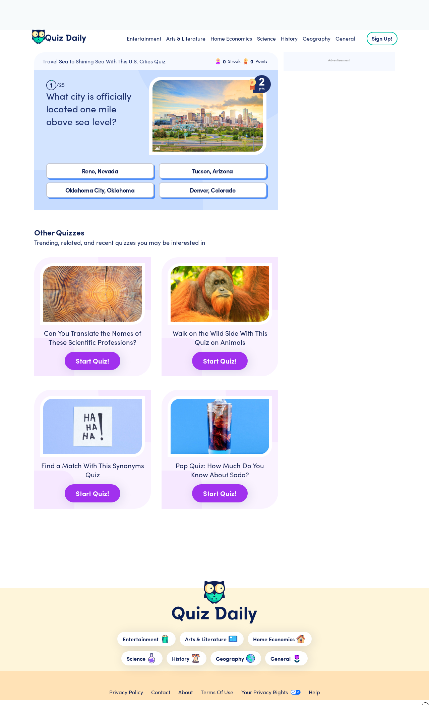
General (345, 38)
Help (314, 692)
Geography (316, 38)
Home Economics (231, 38)
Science (266, 38)
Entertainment (144, 38)
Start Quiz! (92, 360)
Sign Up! (382, 38)
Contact (160, 692)
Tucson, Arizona (212, 171)
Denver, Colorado (213, 190)
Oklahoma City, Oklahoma (100, 190)
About (185, 692)
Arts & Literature (185, 38)
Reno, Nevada (100, 171)
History (289, 38)
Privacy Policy (126, 692)
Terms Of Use (217, 692)
